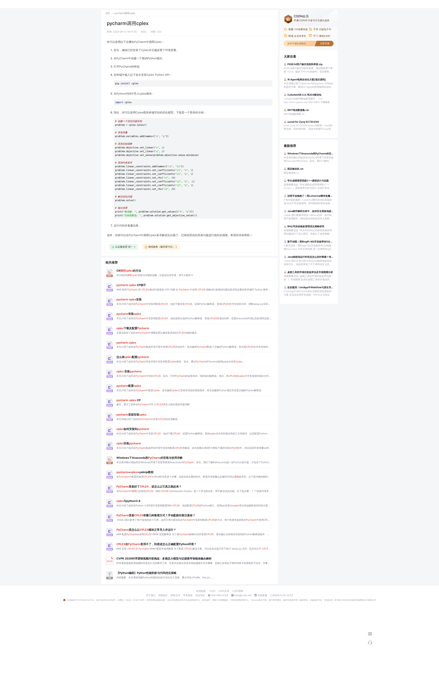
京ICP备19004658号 (106, 600)
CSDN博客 (237, 591)
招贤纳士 (163, 595)
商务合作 (175, 595)
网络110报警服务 (220, 600)
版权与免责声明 (290, 600)
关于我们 (151, 595)
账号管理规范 (275, 600)
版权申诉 (304, 600)
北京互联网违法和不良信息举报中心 (183, 600)
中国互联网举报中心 (239, 600)
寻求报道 (188, 595)
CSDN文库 (223, 591)
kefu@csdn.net (242, 595)
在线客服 (262, 595)
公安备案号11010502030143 (80, 600)
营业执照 (328, 600)
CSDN (212, 591)
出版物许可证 (316, 600)
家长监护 (206, 600)
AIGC (144, 31)
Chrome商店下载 (259, 600)
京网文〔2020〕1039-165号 (131, 600)
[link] (107, 13)
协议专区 (200, 595)
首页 (107, 13)
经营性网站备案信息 (156, 600)
